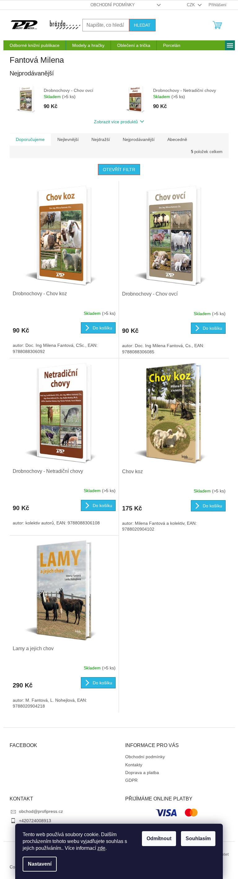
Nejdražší (100, 139)
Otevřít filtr (119, 169)
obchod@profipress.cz (41, 811)
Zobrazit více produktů (116, 121)
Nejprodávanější (139, 139)
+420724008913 (35, 820)
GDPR (131, 780)
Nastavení (39, 864)
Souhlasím (198, 838)
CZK (191, 4)
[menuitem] (34, 45)
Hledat (142, 25)
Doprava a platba (142, 772)
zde (101, 848)
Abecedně (177, 139)
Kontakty (133, 764)
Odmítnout (159, 838)
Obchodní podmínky (112, 4)
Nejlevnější (68, 139)
